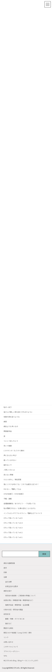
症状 (5, 567)
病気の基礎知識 (9, 563)
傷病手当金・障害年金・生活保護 (17, 605)
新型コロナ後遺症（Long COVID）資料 (18, 632)
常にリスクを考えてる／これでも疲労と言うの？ (21, 484)
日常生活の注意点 (11, 586)
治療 (5, 577)
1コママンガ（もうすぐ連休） (14, 450)
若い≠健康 (8, 446)
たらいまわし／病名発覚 (12, 479)
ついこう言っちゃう (11, 441)
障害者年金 (8, 431)
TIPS (5, 656)
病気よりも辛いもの (11, 426)
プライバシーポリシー (12, 651)
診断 (5, 572)
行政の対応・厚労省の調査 (13, 609)
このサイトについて (11, 646)
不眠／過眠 (8, 498)
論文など (8, 623)
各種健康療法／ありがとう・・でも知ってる (19, 503)
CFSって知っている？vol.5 (13, 518)
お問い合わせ (8, 642)
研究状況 (7, 614)
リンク (6, 637)
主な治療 (8, 581)
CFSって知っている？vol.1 (13, 537)
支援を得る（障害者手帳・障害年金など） (19, 600)
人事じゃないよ (9, 470)
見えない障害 (8, 474)
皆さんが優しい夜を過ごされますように (18, 412)
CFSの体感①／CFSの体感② (14, 494)
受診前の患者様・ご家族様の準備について (20, 595)
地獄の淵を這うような (12, 417)
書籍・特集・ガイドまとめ (14, 619)
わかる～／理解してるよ (12, 489)
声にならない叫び (10, 455)
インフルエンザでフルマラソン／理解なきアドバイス (23, 513)
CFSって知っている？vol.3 (13, 527)
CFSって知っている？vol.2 (13, 532)
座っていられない (10, 460)
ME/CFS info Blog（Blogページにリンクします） (21, 660)
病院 (5, 421)
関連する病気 (8, 628)
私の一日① (8, 407)
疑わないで (8, 465)
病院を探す (8, 591)
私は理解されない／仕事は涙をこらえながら (20, 508)
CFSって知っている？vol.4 (13, 523)
